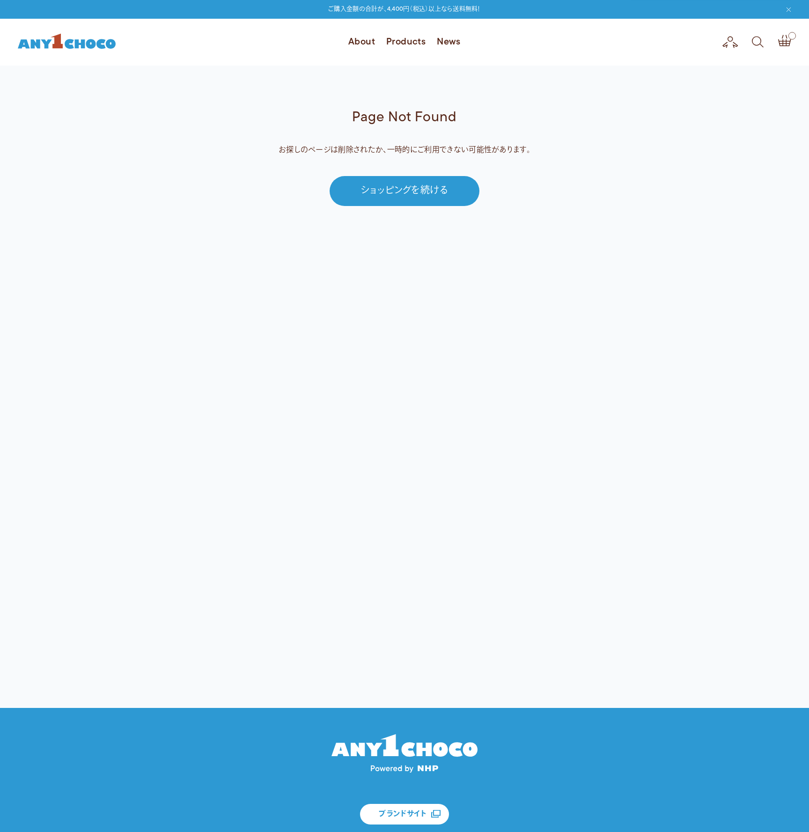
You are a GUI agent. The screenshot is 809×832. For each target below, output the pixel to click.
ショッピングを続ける (404, 191)
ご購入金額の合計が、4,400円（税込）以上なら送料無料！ (404, 9)
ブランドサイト (402, 814)
